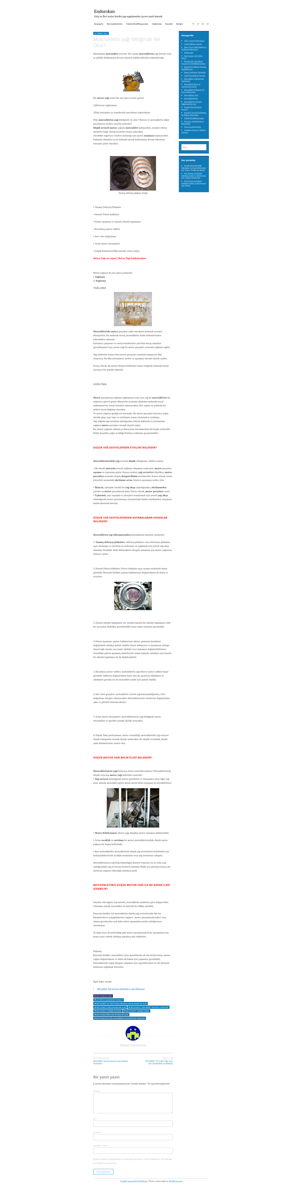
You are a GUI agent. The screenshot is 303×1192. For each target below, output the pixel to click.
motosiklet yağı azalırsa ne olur (111, 1007)
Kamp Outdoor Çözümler (195, 72)
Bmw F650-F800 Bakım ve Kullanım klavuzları (193, 48)
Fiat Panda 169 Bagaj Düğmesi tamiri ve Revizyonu (193, 174)
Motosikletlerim (114, 23)
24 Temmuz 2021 (101, 33)
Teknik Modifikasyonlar (137, 23)
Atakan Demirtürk (133, 1045)
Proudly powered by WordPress (133, 1181)
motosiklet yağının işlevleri (108, 1011)
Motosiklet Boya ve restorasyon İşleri (190, 85)
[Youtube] (208, 24)
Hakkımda (157, 23)
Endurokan (104, 11)
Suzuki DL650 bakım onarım (191, 108)
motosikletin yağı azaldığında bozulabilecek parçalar (120, 1018)
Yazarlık (169, 23)
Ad (95, 1119)
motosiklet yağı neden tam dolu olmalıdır (149, 1007)
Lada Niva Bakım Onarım (194, 75)
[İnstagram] (193, 24)
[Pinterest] (203, 24)
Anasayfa (98, 23)
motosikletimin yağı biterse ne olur (112, 1015)
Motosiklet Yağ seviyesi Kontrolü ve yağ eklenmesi (121, 988)
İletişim (179, 23)
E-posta (97, 1132)
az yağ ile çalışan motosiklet (109, 1000)
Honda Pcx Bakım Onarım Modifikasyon (193, 67)
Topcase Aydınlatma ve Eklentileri (192, 122)
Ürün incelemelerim (192, 127)
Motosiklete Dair (104, 996)
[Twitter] (198, 24)
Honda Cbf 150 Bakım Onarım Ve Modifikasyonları (193, 62)
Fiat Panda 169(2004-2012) (192, 57)
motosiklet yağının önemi (137, 1011)
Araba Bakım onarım (193, 44)
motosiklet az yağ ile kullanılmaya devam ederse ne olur (121, 1004)
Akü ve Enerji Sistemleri (194, 40)
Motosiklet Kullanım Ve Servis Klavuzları (192, 90)
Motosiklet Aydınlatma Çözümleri (192, 79)
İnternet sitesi (100, 1146)
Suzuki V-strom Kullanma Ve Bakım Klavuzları (193, 113)
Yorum (97, 1091)
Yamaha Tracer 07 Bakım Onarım (193, 131)
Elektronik (188, 52)
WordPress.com (175, 1181)
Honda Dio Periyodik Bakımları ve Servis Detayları (193, 166)
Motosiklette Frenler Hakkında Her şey (191, 102)
